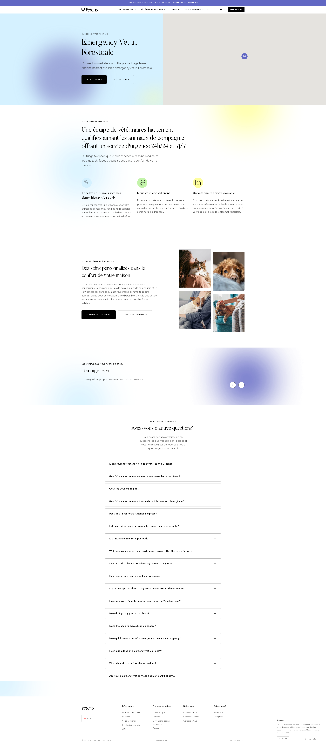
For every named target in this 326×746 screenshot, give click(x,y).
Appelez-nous (236, 9)
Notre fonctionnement (132, 712)
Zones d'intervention (135, 314)
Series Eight (240, 740)
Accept (283, 739)
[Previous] (233, 385)
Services (126, 716)
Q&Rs (124, 729)
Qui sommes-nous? (196, 9)
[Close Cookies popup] (320, 720)
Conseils (175, 9)
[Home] (98, 10)
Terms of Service (161, 740)
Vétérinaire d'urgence (153, 9)
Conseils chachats (191, 716)
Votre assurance (129, 720)
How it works (94, 79)
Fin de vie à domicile (131, 725)
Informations (126, 9)
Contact (156, 728)
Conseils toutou (190, 712)
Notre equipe (159, 712)
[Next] (241, 385)
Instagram (218, 716)
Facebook (218, 712)
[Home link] (88, 708)
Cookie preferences (313, 739)
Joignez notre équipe (98, 314)
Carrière (156, 716)
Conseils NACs (190, 720)
